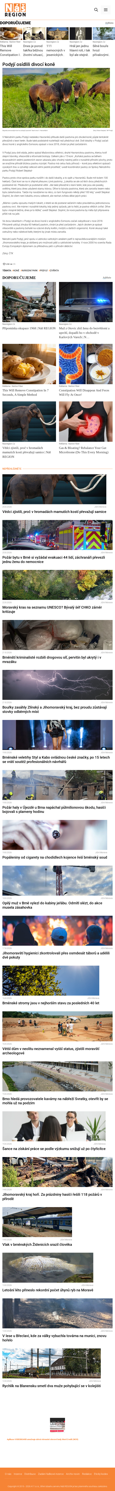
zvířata (54, 270)
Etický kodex (101, 1473)
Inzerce (18, 1473)
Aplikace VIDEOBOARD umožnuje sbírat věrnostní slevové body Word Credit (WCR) (42, 1439)
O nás (8, 1473)
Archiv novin (73, 1473)
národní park (30, 270)
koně (16, 270)
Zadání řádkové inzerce (51, 1473)
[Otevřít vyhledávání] (96, 9)
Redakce (87, 1473)
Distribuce (30, 1473)
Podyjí (43, 270)
